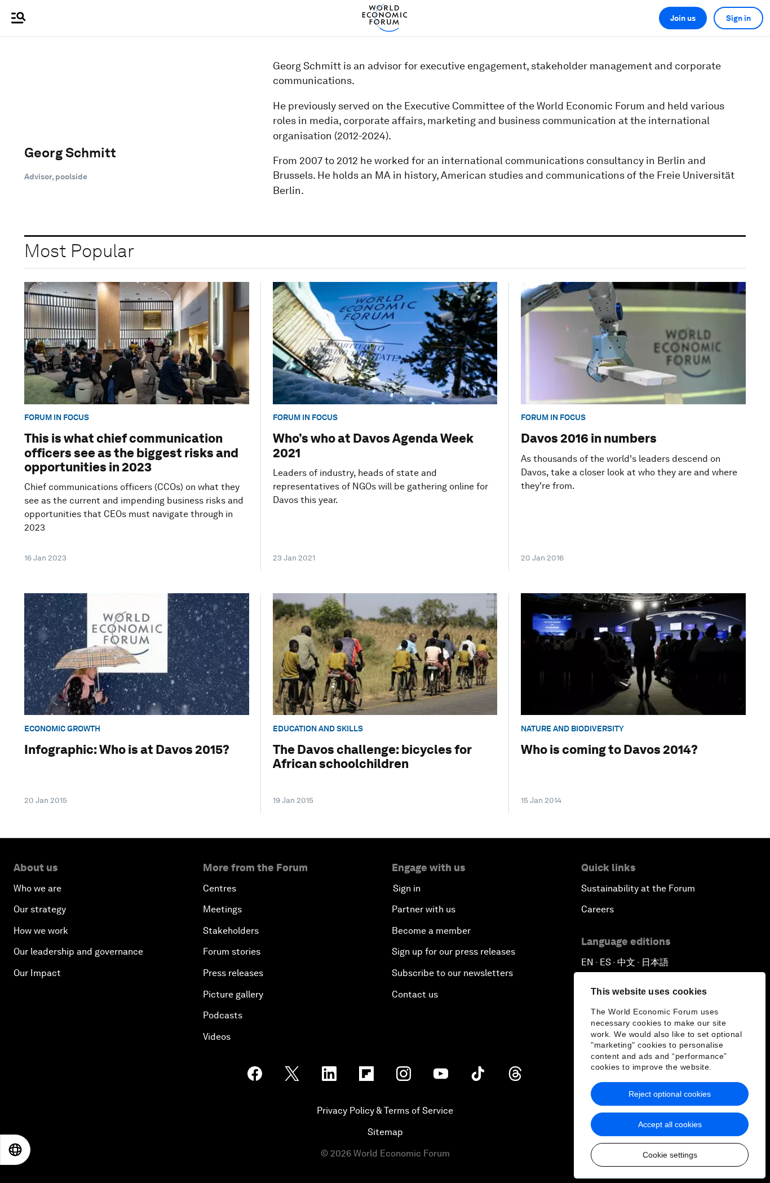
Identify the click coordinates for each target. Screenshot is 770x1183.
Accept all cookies (670, 1124)
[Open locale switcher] (15, 1149)
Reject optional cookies (670, 1093)
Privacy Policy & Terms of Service (385, 1110)
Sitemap (385, 1132)
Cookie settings (670, 1154)
